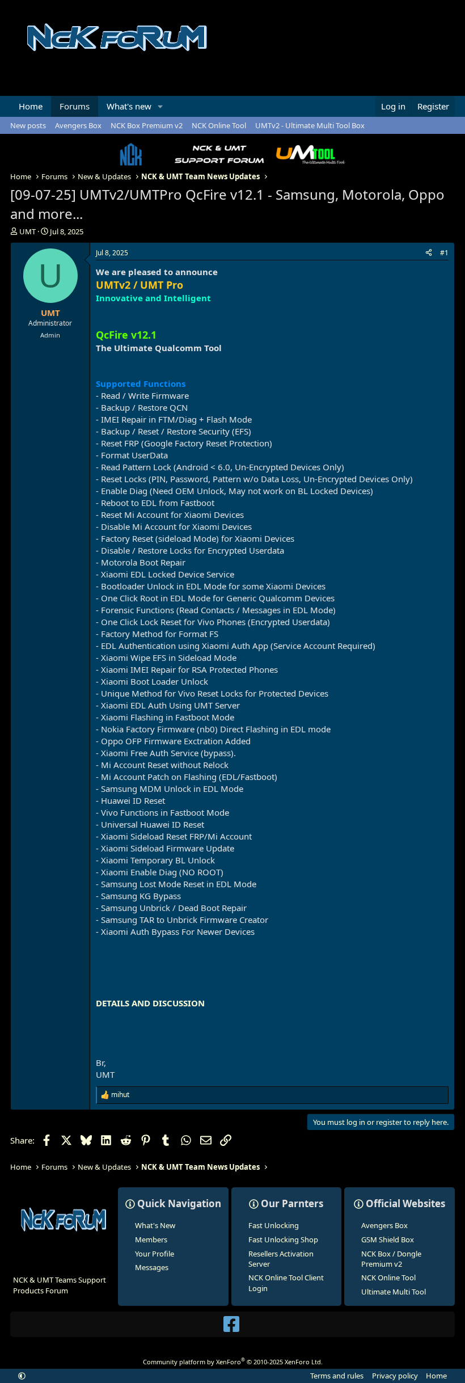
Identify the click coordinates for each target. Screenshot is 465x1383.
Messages (151, 1267)
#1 (444, 253)
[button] (160, 106)
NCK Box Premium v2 (147, 125)
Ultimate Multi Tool (393, 1292)
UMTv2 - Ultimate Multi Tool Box (310, 125)
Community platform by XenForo (233, 1361)
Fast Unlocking (273, 1225)
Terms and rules (336, 1376)
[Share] (428, 253)
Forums (75, 106)
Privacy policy (395, 1376)
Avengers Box (78, 125)
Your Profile (154, 1254)
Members (151, 1239)
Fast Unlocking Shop (283, 1239)
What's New (155, 1225)
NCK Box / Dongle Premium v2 (391, 1259)
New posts (28, 125)
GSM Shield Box (387, 1239)
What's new (129, 106)
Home (31, 106)
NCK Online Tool (219, 125)
